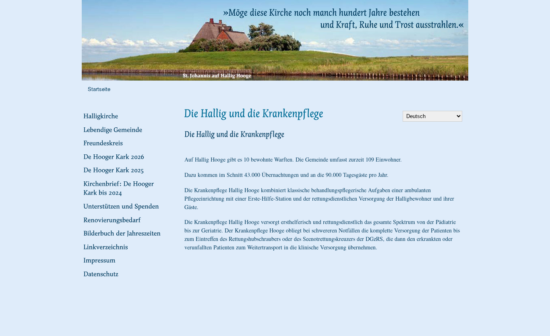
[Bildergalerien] (126, 233)
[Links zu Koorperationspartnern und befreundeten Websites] (126, 246)
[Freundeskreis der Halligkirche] (126, 143)
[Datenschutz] (126, 273)
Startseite (99, 89)
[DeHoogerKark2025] (126, 170)
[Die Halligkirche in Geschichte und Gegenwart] (126, 116)
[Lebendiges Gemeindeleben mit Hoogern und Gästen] (126, 129)
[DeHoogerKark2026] (126, 156)
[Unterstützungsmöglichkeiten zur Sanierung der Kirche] (126, 206)
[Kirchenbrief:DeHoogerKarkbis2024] (126, 188)
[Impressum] (126, 260)
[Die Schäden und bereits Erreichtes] (126, 219)
